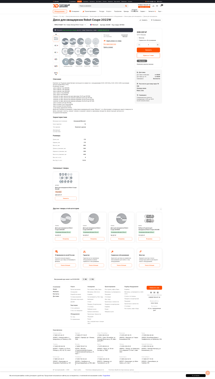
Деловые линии (141, 88)
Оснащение (75, 11)
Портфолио (118, 11)
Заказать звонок (144, 7)
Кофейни (90, 294)
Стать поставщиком (76, 310)
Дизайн (73, 301)
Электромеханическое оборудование (77, 16)
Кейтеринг (91, 299)
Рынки (89, 319)
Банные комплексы (93, 311)
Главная (55, 16)
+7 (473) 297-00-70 (125, 335)
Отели (89, 301)
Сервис (142, 11)
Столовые (90, 306)
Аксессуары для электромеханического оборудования (106, 16)
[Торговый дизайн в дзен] (158, 292)
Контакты (92, 1)
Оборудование (59, 11)
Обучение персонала (77, 299)
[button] (160, 209)
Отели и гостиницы (130, 296)
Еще (159, 11)
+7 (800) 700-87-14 (81, 346)
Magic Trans (140, 90)
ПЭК (138, 86)
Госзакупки (134, 11)
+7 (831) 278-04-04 (147, 346)
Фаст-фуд (107, 299)
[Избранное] (157, 6)
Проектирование (90, 11)
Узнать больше (65, 265)
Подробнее (106, 375)
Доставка (98, 1)
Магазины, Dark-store (94, 292)
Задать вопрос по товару (113, 40)
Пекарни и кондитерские (112, 304)
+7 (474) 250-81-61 (125, 346)
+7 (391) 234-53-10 (125, 359)
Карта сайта (77, 370)
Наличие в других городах (145, 64)
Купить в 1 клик (148, 55)
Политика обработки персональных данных (121, 370)
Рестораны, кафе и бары (112, 289)
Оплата (105, 1)
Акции (79, 1)
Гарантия (110, 1)
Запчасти (151, 11)
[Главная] (61, 6)
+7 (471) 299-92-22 (103, 346)
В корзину (66, 239)
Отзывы (130, 1)
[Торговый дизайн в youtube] (154, 292)
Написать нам (154, 288)
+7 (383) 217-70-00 (147, 359)
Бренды (126, 11)
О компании (72, 1)
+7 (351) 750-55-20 (81, 359)
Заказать (148, 50)
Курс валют (117, 1)
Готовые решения (76, 297)
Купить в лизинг (108, 47)
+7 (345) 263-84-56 (59, 346)
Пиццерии (90, 316)
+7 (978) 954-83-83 (147, 335)
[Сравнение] (153, 6)
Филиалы (85, 1)
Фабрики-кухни (92, 309)
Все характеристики (110, 44)
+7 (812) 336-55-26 (103, 335)
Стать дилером (75, 308)
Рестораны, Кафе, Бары (94, 289)
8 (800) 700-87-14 (144, 5)
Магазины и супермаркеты (112, 292)
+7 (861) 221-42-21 (58, 335)
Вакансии (124, 1)
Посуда (101, 11)
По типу (61, 16)
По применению (75, 319)
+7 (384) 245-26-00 (103, 359)
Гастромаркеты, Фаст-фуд (95, 297)
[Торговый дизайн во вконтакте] (151, 292)
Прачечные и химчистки (112, 301)
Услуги (108, 11)
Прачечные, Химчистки (94, 314)
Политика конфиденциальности (95, 370)
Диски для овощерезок (150, 16)
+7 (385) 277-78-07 (81, 335)
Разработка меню (76, 294)
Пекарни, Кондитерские (94, 304)
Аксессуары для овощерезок (133, 16)
